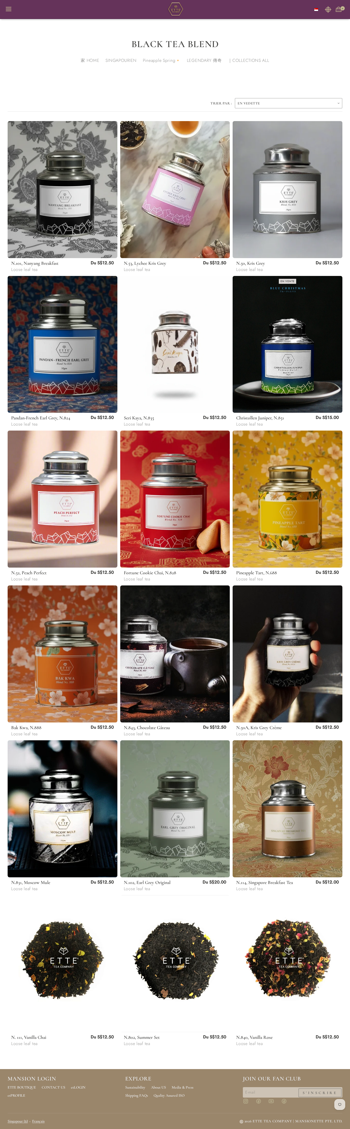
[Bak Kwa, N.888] (62, 653)
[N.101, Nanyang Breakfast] (62, 189)
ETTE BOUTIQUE (22, 1087)
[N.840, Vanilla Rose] (287, 963)
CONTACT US (53, 1087)
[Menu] (10, 9)
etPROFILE (16, 1095)
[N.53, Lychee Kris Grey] (175, 189)
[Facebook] (261, 1103)
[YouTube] (274, 1103)
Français (38, 1121)
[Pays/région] (316, 9)
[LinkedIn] (287, 1103)
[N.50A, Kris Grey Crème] (287, 653)
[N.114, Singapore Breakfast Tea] (287, 808)
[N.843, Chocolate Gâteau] (175, 653)
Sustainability (135, 1087)
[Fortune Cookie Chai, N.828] (175, 499)
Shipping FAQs (136, 1095)
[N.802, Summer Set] (175, 963)
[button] (328, 9)
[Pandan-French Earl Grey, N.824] (62, 344)
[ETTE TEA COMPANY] (175, 9)
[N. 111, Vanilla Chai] (62, 963)
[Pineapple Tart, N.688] (287, 499)
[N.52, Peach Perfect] (62, 499)
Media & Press (182, 1087)
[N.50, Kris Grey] (287, 189)
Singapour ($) (18, 1121)
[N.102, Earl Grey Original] (175, 808)
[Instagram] (248, 1103)
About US (158, 1087)
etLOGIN (78, 1087)
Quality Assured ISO (169, 1095)
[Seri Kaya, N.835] (175, 344)
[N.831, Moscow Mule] (62, 808)
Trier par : (221, 103)
